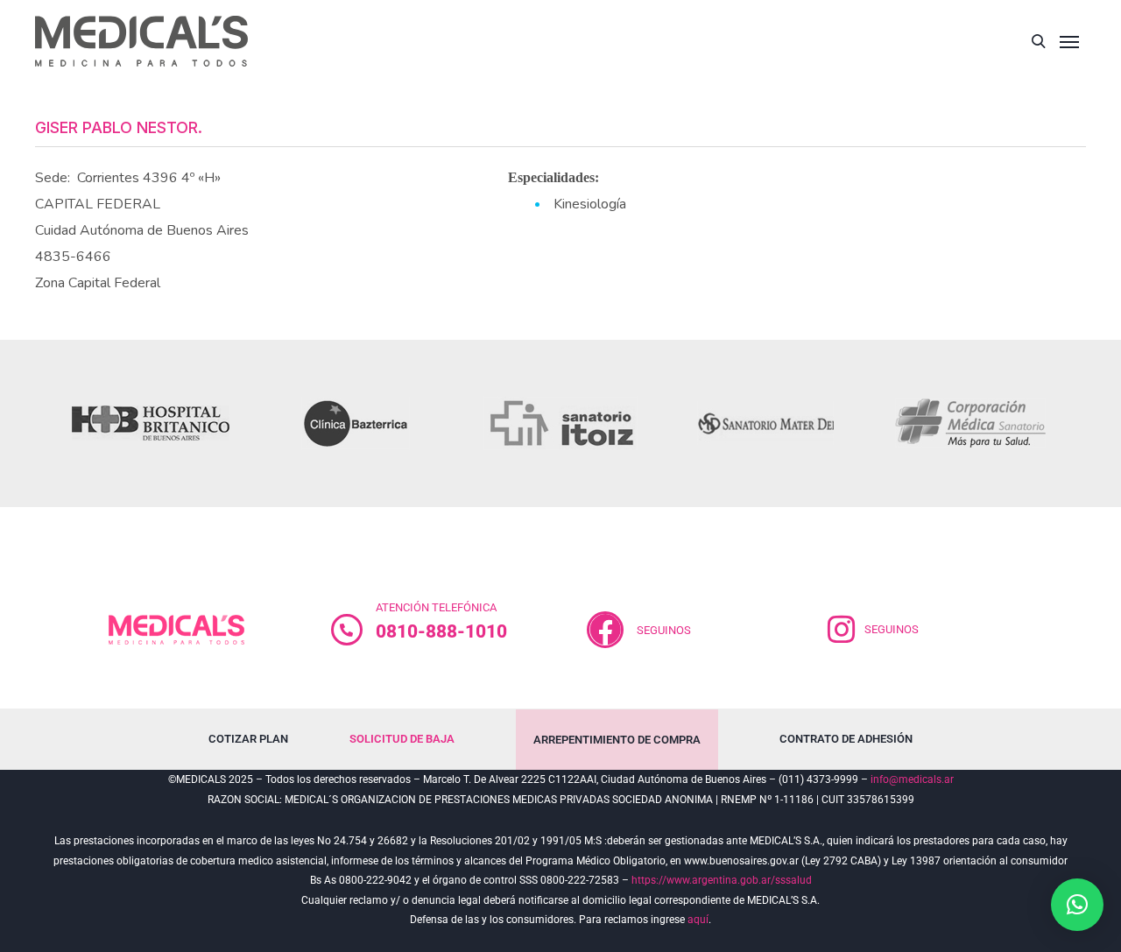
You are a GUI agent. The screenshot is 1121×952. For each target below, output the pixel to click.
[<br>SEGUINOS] (605, 629)
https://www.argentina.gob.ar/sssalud (721, 880)
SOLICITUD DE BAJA (402, 738)
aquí (698, 919)
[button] (1077, 904)
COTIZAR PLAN (248, 738)
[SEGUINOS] (841, 629)
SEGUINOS (664, 630)
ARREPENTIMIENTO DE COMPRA (617, 739)
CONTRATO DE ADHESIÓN (846, 738)
